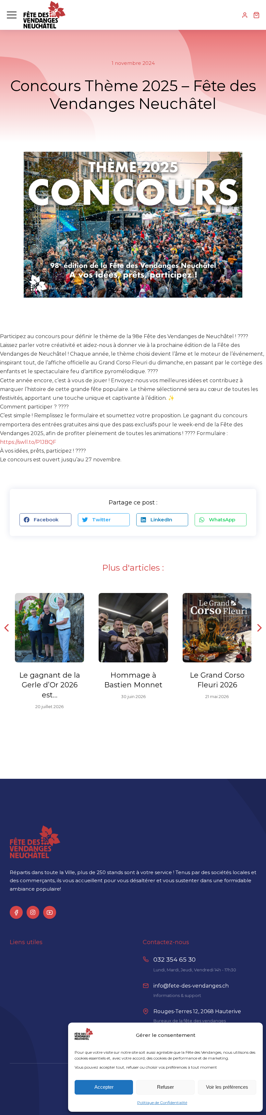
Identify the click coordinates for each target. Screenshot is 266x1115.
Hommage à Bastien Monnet (133, 680)
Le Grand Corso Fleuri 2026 (217, 680)
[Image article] (49, 627)
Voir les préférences (227, 1087)
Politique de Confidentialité (162, 1102)
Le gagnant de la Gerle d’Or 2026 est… (49, 685)
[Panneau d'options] (256, 15)
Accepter (104, 1087)
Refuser (165, 1087)
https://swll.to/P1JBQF (28, 442)
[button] (45, 519)
